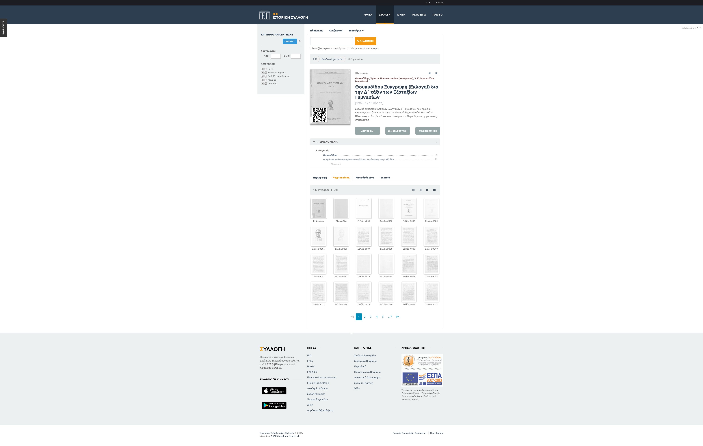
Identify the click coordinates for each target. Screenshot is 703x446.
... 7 (390, 316)
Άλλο (357, 388)
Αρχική (368, 14)
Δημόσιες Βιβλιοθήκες (320, 410)
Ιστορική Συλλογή (290, 15)
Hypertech (294, 436)
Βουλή (311, 366)
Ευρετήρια (355, 30)
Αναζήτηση (335, 30)
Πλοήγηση (316, 30)
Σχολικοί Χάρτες (363, 382)
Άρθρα (401, 14)
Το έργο (437, 14)
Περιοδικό (360, 366)
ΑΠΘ (310, 404)
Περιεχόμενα (327, 141)
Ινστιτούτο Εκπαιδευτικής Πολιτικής (277, 433)
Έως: (286, 55)
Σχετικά (385, 177)
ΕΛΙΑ (310, 361)
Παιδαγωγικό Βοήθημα (367, 371)
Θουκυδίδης (330, 155)
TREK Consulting (279, 436)
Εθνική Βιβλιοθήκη (318, 382)
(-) (700, 28)
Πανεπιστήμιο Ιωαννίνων (321, 377)
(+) (697, 28)
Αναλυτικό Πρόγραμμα (367, 377)
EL (426, 2)
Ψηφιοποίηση (341, 177)
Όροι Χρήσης (436, 433)
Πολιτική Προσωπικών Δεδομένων (410, 433)
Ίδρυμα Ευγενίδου (317, 399)
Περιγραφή (320, 177)
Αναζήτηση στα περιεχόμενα (329, 48)
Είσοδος (439, 2)
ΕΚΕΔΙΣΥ (312, 371)
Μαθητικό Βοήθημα (365, 361)
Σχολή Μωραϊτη (316, 393)
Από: (266, 55)
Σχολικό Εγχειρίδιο (332, 59)
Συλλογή (384, 14)
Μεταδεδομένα (365, 177)
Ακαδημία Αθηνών (317, 388)
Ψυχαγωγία (419, 14)
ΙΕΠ (315, 59)
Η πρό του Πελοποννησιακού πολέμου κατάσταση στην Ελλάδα (358, 159)
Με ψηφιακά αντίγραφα (364, 48)
